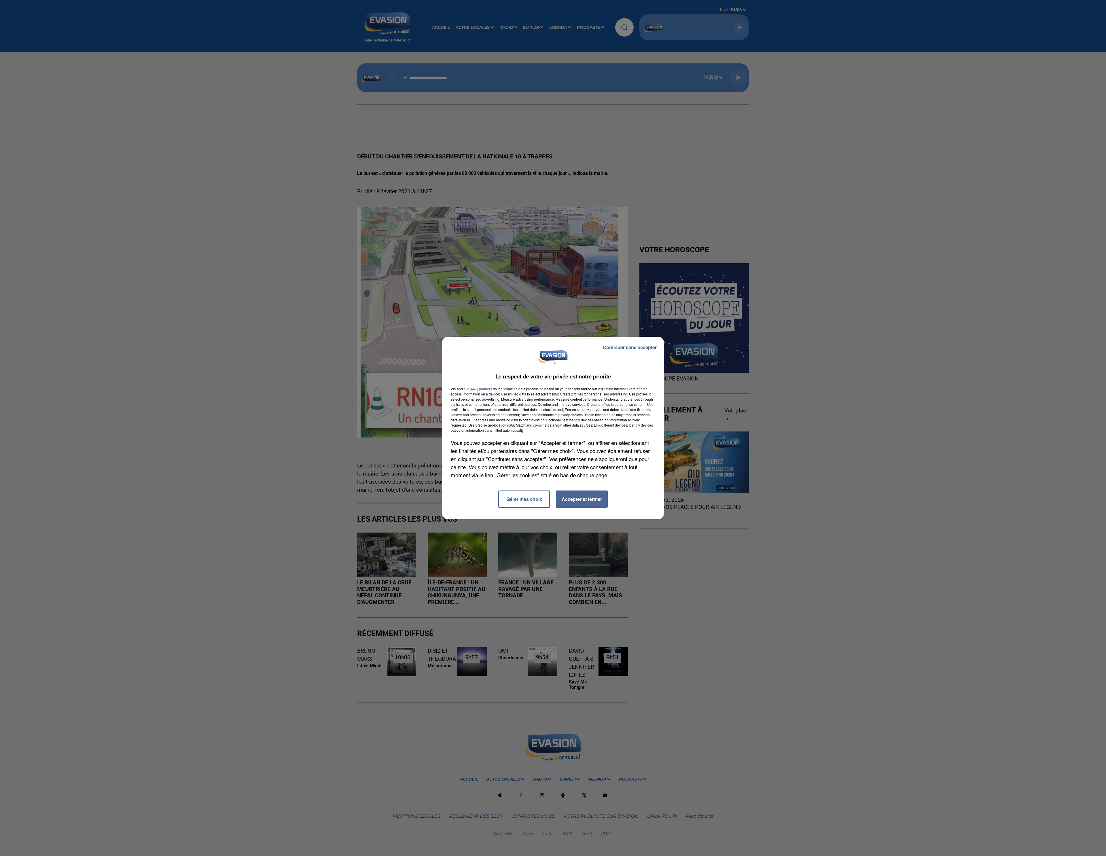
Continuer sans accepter (630, 347)
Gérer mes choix (524, 499)
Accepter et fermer (582, 499)
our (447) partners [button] (478, 388)
